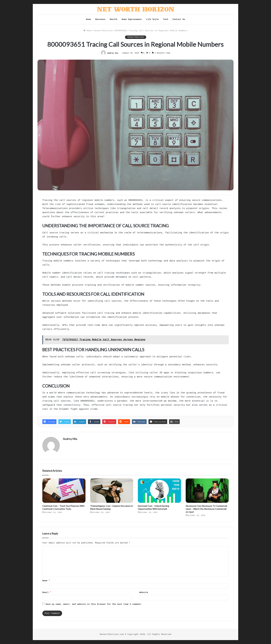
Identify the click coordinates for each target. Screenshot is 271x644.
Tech (165, 19)
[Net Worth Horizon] (135, 9)
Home (88, 19)
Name (46, 581)
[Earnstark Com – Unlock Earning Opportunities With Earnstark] (159, 490)
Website (143, 592)
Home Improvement (132, 19)
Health (113, 19)
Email (46, 592)
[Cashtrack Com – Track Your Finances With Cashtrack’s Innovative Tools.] (63, 490)
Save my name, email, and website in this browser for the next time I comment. (94, 604)
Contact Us (179, 19)
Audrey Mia (112, 53)
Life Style (152, 19)
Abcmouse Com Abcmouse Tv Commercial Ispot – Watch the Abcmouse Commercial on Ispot (206, 508)
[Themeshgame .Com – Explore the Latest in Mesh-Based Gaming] (111, 490)
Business (100, 19)
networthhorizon (103, 31)
